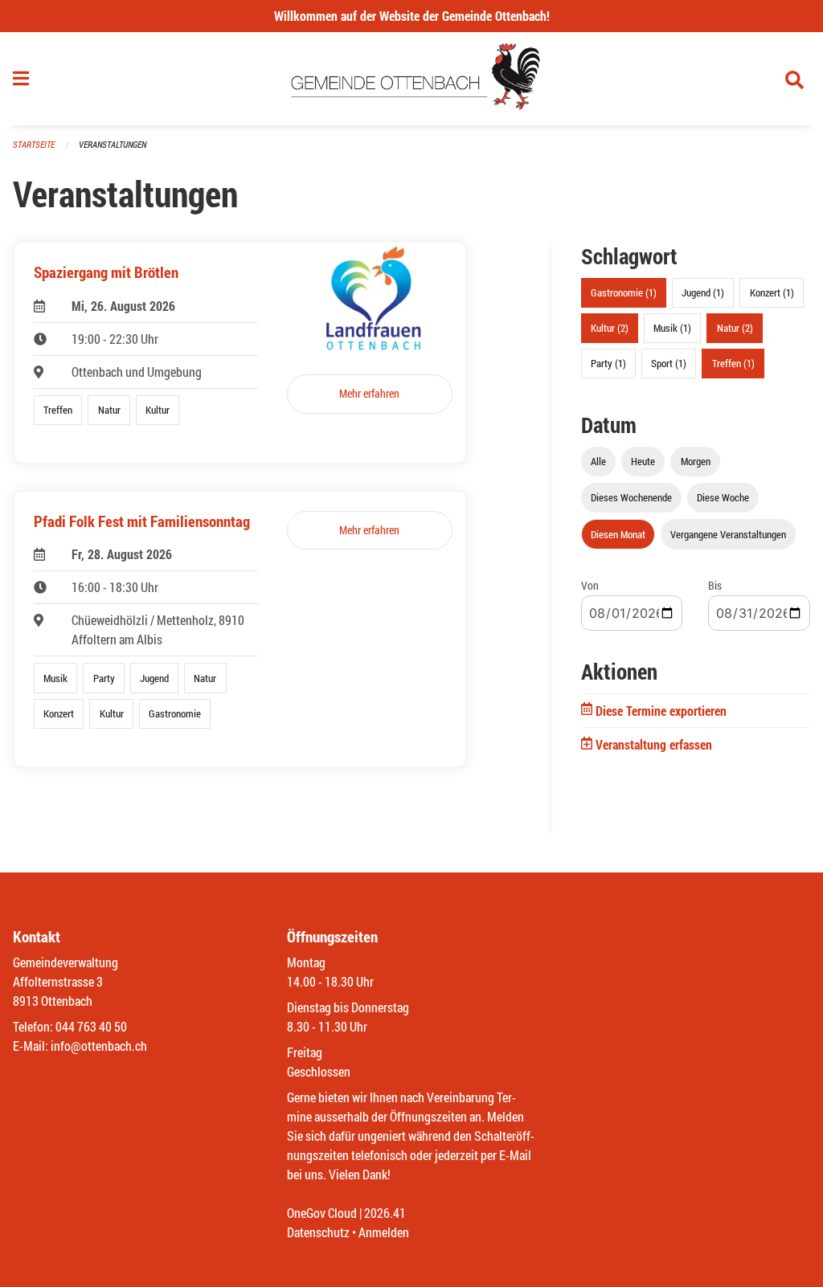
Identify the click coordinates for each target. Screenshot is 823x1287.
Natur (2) (735, 327)
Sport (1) (668, 363)
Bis (715, 585)
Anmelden (383, 1232)
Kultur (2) (610, 327)
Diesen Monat (618, 534)
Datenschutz (318, 1232)
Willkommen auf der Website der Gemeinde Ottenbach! (412, 15)
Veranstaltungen (112, 144)
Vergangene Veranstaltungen (728, 534)
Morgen (695, 461)
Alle (598, 461)
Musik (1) (672, 327)
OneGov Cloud (322, 1212)
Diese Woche (723, 497)
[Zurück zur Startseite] (412, 78)
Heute (643, 461)
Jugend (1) (703, 292)
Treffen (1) (733, 363)
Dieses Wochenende (631, 497)
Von (590, 585)
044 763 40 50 (91, 1026)
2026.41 (385, 1212)
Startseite (34, 144)
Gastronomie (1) (624, 292)
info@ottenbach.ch (99, 1045)
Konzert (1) (772, 292)
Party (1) (608, 363)
